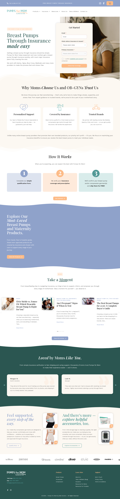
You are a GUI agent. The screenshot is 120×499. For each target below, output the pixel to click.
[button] (1, 313)
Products (35, 11)
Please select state (69, 45)
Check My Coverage (74, 65)
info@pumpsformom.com (15, 483)
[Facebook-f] (104, 3)
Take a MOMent (74, 11)
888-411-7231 (17, 478)
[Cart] (110, 3)
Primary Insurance (68, 50)
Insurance (45, 11)
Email (64, 33)
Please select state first (70, 53)
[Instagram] (100, 3)
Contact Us (83, 11)
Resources (55, 11)
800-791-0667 (14, 480)
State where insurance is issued (73, 41)
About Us (64, 11)
